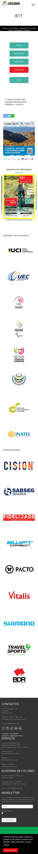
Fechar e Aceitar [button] (10, 850)
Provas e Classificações (15, 30)
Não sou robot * (7, 811)
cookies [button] (6, 845)
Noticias (5, 28)
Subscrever (9, 820)
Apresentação (13, 28)
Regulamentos (24, 28)
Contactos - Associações (10, 734)
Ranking (33, 28)
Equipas (27, 30)
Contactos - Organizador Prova (12, 736)
